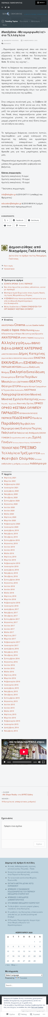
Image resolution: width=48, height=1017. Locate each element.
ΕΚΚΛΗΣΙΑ (9, 362)
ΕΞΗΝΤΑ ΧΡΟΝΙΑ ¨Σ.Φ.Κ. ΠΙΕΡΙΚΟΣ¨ (18, 283)
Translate (23, 978)
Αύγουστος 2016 (11, 662)
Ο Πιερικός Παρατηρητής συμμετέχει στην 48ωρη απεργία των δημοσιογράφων (24, 922)
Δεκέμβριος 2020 (11, 491)
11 (13, 951)
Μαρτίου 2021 (10, 481)
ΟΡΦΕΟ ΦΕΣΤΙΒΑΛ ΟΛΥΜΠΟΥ (21, 407)
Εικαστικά (25, 367)
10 (8, 951)
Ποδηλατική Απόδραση (28, 432)
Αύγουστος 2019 (11, 543)
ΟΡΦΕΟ (38, 403)
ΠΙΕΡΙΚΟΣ (6, 418)
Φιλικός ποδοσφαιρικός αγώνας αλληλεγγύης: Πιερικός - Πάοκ (22, 867)
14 (29, 951)
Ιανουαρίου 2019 (11, 566)
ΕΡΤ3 (20, 363)
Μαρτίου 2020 (10, 520)
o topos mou (18, 330)
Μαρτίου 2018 (10, 599)
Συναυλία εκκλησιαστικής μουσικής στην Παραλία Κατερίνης (23, 873)
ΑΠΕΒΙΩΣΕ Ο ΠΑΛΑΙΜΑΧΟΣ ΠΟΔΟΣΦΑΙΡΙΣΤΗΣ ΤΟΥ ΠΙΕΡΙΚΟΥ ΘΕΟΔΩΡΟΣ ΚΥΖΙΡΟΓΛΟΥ (21, 891)
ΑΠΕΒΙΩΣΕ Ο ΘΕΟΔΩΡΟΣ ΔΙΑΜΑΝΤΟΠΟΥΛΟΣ (18, 898)
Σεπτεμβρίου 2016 (12, 658)
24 (8, 961)
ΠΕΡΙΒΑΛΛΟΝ (24, 413)
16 (40, 951)
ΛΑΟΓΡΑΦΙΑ (30, 389)
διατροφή (38, 459)
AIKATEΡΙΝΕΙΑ (7, 325)
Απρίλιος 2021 (10, 477)
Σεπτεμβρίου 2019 (12, 540)
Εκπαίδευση (35, 371)
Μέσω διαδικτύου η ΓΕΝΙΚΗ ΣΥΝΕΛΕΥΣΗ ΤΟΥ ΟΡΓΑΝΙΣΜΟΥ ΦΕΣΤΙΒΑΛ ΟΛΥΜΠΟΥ (23, 307)
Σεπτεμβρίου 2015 (12, 698)
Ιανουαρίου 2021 (11, 487)
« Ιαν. (7, 965)
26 (19, 961)
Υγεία (42, 453)
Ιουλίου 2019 (9, 546)
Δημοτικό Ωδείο (7, 358)
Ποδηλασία (8, 432)
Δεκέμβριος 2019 (11, 530)
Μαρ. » (14, 965)
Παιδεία (37, 418)
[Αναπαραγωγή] (4, 762)
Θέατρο (6, 386)
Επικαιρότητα (8, 377)
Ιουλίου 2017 (9, 625)
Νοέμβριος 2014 (11, 731)
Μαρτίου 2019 (10, 560)
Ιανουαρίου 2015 (11, 724)
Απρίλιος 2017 (10, 635)
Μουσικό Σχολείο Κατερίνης (20, 399)
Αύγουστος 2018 (11, 583)
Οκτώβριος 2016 (11, 655)
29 (35, 961)
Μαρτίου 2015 (10, 717)
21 (29, 956)
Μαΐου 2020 (9, 514)
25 (13, 961)
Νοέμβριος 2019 (11, 533)
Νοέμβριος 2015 (11, 691)
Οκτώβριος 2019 (11, 537)
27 (24, 961)
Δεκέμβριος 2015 (11, 688)
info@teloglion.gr (8, 194)
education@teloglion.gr (11, 203)
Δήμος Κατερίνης (32, 353)
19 (19, 956)
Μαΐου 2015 (9, 711)
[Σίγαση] (39, 762)
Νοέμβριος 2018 (11, 573)
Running (30, 330)
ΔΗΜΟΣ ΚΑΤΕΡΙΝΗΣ (27, 348)
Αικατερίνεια (39, 338)
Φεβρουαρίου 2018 (12, 602)
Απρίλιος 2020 (10, 517)
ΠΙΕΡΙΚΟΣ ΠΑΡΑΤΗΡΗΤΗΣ (11, 3)
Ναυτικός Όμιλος (25, 403)
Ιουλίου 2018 (9, 586)
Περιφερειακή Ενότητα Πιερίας (21, 428)
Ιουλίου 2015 (9, 704)
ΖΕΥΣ (15, 382)
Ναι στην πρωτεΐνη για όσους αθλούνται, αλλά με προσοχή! (24, 288)
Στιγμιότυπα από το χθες (21, 437)
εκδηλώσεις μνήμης (11, 463)
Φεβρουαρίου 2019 (12, 563)
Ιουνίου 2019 (9, 550)
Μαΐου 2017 (9, 632)
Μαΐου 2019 (9, 553)
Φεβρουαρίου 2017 (12, 642)
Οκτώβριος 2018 (11, 576)
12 (19, 951)
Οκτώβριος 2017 (11, 615)
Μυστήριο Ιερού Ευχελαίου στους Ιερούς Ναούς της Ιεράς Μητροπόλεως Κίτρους (24, 293)
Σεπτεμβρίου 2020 (12, 500)
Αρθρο (28, 343)
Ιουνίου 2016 (9, 668)
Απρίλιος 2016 (10, 675)
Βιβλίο (6, 348)
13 (24, 951)
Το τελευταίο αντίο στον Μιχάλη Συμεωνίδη (22, 878)
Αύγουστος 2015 (11, 701)
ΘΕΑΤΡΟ (35, 381)
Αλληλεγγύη (12, 342)
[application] (24, 752)
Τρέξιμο (26, 453)
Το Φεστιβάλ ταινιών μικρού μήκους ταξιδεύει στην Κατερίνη (23, 907)
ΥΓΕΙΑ (36, 453)
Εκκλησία (18, 371)
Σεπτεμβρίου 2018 (12, 579)
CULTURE (28, 325)
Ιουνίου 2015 (9, 708)
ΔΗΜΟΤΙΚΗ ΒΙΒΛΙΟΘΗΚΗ (9, 354)
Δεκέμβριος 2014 (11, 727)
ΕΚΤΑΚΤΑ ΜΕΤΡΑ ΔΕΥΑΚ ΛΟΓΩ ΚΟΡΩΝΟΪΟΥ (20, 884)
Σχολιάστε (7, 43)
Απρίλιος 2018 (10, 596)
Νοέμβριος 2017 (11, 612)
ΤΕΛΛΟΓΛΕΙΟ (9, 269)
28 (29, 961)
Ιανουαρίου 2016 (11, 685)
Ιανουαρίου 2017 (11, 645)
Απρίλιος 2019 (10, 556)
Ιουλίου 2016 (9, 665)
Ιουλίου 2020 (9, 507)
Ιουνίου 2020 (9, 510)
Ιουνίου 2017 (9, 629)
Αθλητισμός (35, 21)
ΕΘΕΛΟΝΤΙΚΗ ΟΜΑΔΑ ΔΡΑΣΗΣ (23, 358)
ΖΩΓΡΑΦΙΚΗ (23, 381)
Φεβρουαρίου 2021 (12, 484)
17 (8, 956)
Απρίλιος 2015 (10, 714)
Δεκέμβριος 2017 (11, 609)
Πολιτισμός (24, 21)
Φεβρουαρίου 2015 (12, 721)
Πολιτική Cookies (37, 1007)
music (5, 330)
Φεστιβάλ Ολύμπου (17, 458)
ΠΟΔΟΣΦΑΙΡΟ (22, 417)
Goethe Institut (38, 325)
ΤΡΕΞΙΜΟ (28, 447)
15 (35, 951)
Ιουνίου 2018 (9, 589)
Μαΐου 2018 (9, 592)
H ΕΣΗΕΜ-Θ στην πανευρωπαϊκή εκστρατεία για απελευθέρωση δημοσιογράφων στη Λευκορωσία (25, 300)
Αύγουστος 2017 (11, 622)
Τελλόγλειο (10, 453)
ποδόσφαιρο (38, 463)
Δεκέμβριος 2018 (11, 569)
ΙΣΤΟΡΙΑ (16, 386)
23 (40, 956)
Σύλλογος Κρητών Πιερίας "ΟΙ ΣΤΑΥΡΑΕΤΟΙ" (27, 442)
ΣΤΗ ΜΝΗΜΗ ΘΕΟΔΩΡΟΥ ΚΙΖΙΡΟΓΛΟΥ (24, 903)
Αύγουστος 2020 (11, 504)
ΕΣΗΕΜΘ (30, 362)
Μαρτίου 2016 (10, 678)
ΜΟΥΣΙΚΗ (25, 394)
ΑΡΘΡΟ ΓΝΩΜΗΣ (27, 338)
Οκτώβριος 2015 (11, 694)
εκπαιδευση (25, 464)
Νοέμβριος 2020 (11, 494)
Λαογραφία (10, 394)
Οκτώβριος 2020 (11, 497)
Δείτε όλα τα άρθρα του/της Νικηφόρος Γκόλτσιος (28, 257)
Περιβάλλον (27, 423)
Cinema (19, 324)
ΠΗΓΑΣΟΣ (34, 413)
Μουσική (35, 394)
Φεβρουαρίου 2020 (12, 523)
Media (5, 25)
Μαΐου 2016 (9, 671)
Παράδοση (10, 423)
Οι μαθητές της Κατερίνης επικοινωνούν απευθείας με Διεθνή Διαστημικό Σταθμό (25, 914)
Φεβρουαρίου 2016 (12, 681)
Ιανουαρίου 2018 (11, 606)
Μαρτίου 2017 (10, 638)
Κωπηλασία (19, 390)
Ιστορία (24, 386)
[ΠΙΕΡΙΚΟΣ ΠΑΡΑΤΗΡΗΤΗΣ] (24, 13)
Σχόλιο (39, 844)
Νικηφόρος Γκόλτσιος (11, 40)
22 (35, 956)
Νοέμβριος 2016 (11, 652)
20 (24, 956)
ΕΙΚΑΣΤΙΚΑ (39, 357)
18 (13, 956)
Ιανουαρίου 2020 (11, 527)
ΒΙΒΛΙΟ (36, 343)
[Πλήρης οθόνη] (43, 762)
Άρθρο (37, 330)
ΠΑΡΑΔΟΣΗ (10, 412)
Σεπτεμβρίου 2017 (12, 619)
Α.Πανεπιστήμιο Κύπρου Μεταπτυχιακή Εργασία (22, 333)
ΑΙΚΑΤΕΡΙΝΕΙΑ (10, 337)
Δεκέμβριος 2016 (11, 648)
